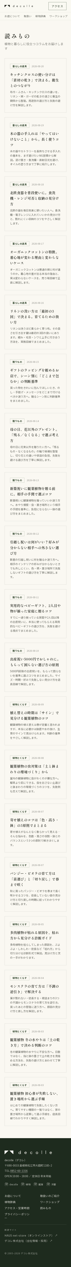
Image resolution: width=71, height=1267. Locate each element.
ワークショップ (58, 16)
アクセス (57, 6)
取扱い (28, 16)
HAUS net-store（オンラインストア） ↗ (31, 1235)
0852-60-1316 (19, 1171)
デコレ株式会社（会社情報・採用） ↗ (29, 1241)
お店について (12, 16)
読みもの (45, 1208)
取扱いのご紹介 (50, 1196)
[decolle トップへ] (19, 6)
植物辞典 (40, 16)
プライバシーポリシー (17, 1216)
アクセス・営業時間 (17, 1208)
